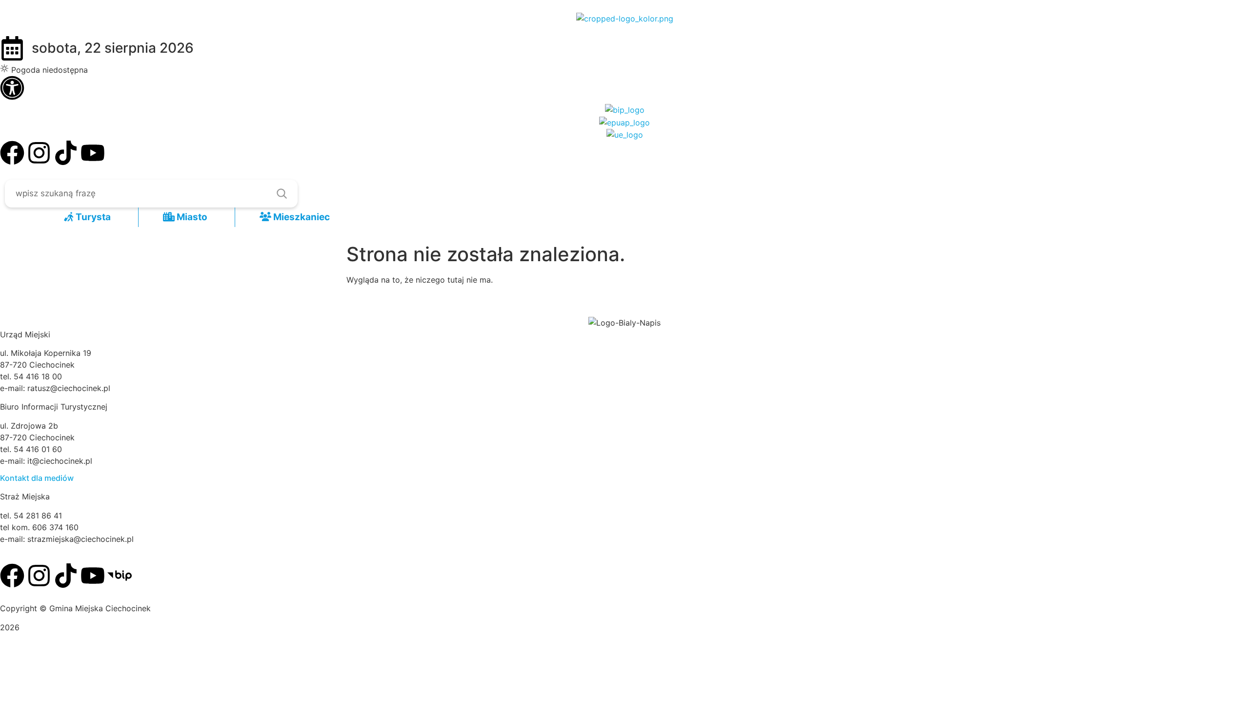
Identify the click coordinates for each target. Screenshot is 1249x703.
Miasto (191, 217)
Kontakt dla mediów (37, 478)
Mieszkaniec (300, 217)
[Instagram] (39, 153)
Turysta (92, 217)
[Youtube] (93, 153)
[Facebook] (12, 153)
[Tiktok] (66, 153)
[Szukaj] (281, 193)
